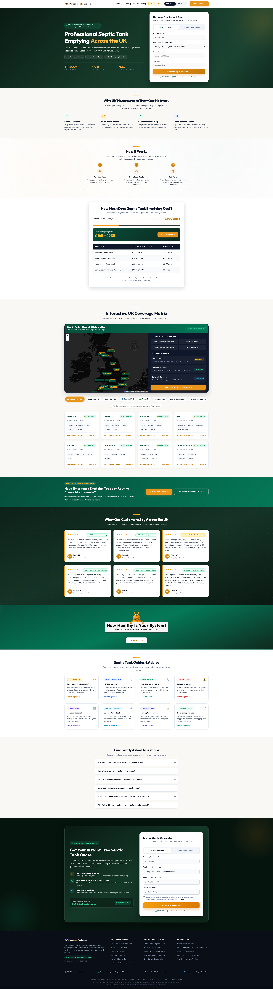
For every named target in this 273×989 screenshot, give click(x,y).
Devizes (154, 458)
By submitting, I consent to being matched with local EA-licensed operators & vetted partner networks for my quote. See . (171, 898)
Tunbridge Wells (183, 429)
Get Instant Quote (199, 4)
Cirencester (182, 458)
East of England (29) (177, 399)
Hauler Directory (139, 4)
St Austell (159, 425)
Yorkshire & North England (120, 963)
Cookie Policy (162, 979)
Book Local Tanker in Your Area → (178, 387)
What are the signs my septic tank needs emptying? (120, 779)
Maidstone (181, 425)
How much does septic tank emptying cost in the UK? (120, 762)
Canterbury (199, 425)
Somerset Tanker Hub (119, 947)
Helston (152, 429)
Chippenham (154, 454)
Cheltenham (192, 454)
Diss (69, 458)
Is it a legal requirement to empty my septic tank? (119, 788)
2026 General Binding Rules (153, 959)
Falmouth (144, 429)
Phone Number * (159, 52)
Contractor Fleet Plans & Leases (188, 955)
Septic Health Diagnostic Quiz (154, 944)
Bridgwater (79, 425)
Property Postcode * (151, 857)
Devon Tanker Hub (118, 951)
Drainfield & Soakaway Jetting (154, 955)
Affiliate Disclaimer (176, 979)
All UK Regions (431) (74, 399)
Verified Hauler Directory (185, 944)
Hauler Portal (155, 4)
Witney (123, 454)
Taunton (70, 425)
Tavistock (116, 429)
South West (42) (93, 399)
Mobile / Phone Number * (152, 877)
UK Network (170, 4)
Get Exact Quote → (167, 234)
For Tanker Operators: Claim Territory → (192, 947)
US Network (181, 4)
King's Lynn (80, 454)
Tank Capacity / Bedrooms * (163, 42)
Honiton (107, 429)
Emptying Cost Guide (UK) (153, 947)
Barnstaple (115, 425)
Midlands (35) (160, 399)
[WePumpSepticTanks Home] (78, 3)
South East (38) (110, 399)
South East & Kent (192, 341)
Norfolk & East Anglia (118, 959)
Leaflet (128, 391)
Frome (70, 429)
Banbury (115, 454)
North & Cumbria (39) (198, 399)
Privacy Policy (179, 899)
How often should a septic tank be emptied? (116, 771)
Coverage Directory (123, 4)
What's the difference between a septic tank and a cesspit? (123, 805)
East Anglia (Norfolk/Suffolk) (164, 347)
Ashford (190, 425)
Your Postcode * (159, 33)
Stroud (191, 458)
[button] (104, 386)
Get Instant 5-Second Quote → (191, 492)
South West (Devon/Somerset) (164, 341)
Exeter (107, 425)
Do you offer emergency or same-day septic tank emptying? (123, 796)
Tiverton (124, 425)
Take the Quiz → (137, 640)
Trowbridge (145, 458)
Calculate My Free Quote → (179, 72)
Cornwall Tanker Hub (118, 955)
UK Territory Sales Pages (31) (187, 951)
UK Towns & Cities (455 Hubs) (121, 944)
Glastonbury (79, 429)
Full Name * (157, 61)
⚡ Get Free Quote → (159, 492)
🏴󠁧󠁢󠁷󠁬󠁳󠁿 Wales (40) (144, 399)
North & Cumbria (192, 347)
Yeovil (88, 425)
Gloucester (181, 454)
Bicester (107, 458)
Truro (143, 425)
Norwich (70, 454)
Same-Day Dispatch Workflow (187, 959)
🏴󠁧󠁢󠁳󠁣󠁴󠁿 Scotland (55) (128, 399)
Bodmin (150, 425)
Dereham (89, 454)
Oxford (107, 454)
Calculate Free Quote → (171, 905)
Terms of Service (148, 979)
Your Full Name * (149, 887)
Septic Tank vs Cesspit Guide (154, 951)
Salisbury (144, 454)
